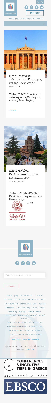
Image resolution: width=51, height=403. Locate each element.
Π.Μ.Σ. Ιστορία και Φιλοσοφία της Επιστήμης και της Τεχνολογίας (25, 79)
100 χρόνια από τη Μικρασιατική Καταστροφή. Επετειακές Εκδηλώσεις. (25, 316)
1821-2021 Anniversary (17, 335)
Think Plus (30, 349)
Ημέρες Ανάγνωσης (23, 308)
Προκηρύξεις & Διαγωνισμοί (17, 326)
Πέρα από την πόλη (20, 322)
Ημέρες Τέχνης (12, 296)
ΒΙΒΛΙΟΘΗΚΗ (8, 300)
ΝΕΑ (40, 326)
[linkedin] (42, 7)
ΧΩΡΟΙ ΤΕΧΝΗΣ (25, 304)
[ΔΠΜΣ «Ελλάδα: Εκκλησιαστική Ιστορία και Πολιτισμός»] (25, 149)
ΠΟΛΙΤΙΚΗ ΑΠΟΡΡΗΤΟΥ (31, 340)
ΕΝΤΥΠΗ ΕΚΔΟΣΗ (26, 296)
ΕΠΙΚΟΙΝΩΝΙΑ (9, 308)
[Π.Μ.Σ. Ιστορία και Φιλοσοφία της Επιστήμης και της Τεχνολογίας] (25, 54)
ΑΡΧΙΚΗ (29, 335)
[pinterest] (36, 7)
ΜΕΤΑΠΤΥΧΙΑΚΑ (20, 300)
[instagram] (31, 7)
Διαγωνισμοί (33, 326)
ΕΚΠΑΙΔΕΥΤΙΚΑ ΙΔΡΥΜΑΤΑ (36, 300)
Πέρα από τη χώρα (35, 322)
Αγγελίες (42, 304)
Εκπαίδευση (12, 312)
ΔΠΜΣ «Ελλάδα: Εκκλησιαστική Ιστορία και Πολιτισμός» (23, 174)
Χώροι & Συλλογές (37, 308)
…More (12, 110)
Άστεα (10, 322)
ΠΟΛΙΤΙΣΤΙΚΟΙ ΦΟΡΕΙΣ (11, 304)
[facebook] (26, 7)
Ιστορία (38, 312)
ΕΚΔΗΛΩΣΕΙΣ (38, 296)
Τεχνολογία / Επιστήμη (26, 312)
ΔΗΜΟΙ (35, 304)
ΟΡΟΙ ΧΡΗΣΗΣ (16, 340)
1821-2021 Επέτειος (33, 330)
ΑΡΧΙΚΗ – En (37, 335)
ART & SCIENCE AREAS (17, 330)
